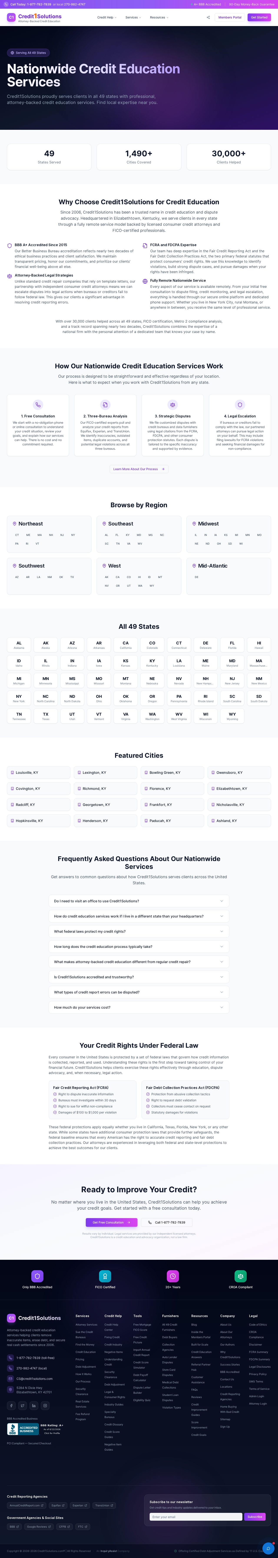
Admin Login (256, 1396)
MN (247, 535)
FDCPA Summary (259, 1359)
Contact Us (227, 1379)
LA (38, 577)
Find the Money (85, 1344)
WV (140, 543)
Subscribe (255, 1516)
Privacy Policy (258, 1374)
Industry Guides (113, 1404)
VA (128, 543)
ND (208, 543)
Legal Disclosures (260, 1366)
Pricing (80, 1359)
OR (118, 585)
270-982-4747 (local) (32, 1368)
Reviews (196, 1397)
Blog (194, 1324)
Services (132, 17)
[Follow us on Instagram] (45, 1405)
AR (28, 577)
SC (107, 543)
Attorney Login (258, 1403)
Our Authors (227, 1344)
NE (196, 543)
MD (139, 535)
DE (196, 577)
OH (219, 543)
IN (205, 535)
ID (149, 577)
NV (107, 585)
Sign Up (225, 1426)
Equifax (56, 1505)
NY (73, 535)
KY (127, 535)
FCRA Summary (258, 1352)
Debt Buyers (169, 1337)
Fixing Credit (112, 1337)
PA (16, 543)
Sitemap (225, 1419)
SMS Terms (256, 1381)
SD (230, 543)
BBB (12, 1526)
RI (27, 543)
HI (139, 577)
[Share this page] (208, 17)
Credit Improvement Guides (199, 1409)
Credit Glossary (113, 1424)
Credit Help (105, 17)
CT (17, 535)
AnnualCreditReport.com (25, 1505)
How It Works (83, 1374)
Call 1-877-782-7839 (170, 1222)
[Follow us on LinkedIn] (34, 1405)
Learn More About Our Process (135, 469)
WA (140, 585)
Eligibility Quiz (142, 1400)
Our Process (83, 1381)
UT (129, 585)
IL (196, 535)
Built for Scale (199, 1344)
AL (106, 535)
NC (162, 535)
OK (61, 577)
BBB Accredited (229, 1372)
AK (106, 577)
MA (40, 535)
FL (117, 535)
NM (50, 577)
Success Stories (230, 1364)
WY (152, 585)
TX (72, 577)
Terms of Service (259, 1388)
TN (118, 543)
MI (236, 535)
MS (151, 535)
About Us (225, 1324)
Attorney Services (86, 1324)
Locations (226, 1386)
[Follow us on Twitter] (22, 1405)
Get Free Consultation (108, 1222)
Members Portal (229, 17)
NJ (62, 535)
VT (37, 543)
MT (160, 577)
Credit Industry (113, 1344)
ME (28, 535)
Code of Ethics (258, 1324)
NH (51, 535)
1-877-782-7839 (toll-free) (36, 1358)
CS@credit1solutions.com (35, 1378)
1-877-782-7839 (30, 4)
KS (226, 535)
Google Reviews (37, 1526)
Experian (78, 1505)
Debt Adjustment (86, 1366)
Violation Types (171, 1407)
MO (259, 535)
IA (215, 535)
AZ (17, 577)
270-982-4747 (69, 4)
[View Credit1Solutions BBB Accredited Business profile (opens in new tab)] (36, 1429)
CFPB (62, 1526)
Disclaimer (255, 1344)
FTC (80, 1526)
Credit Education (86, 1352)
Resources (157, 17)
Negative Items (113, 1352)
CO (129, 577)
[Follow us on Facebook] (11, 1405)
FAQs (194, 1389)
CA (117, 577)
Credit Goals (198, 1434)
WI (241, 543)
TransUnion (102, 1505)
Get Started (259, 17)
